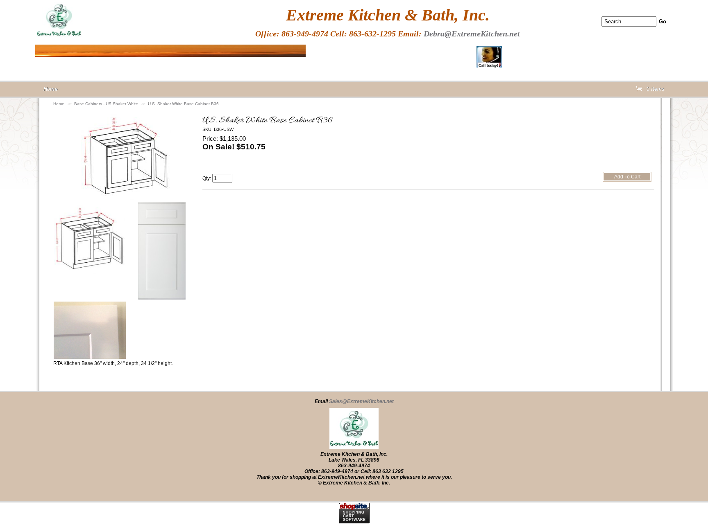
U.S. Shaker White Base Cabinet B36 (183, 103)
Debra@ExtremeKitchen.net (472, 33)
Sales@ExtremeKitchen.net (361, 401)
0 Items (655, 90)
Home (58, 103)
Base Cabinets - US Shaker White (106, 103)
